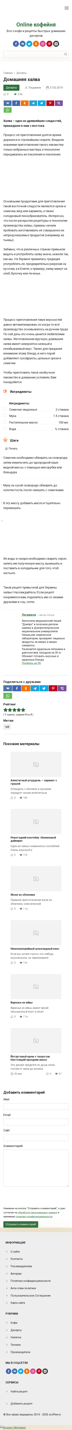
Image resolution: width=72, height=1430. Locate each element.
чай (7, 726)
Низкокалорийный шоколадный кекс (35, 948)
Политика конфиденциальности (31, 1280)
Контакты (17, 1258)
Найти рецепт (19, 1391)
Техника (16, 1344)
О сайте (15, 1251)
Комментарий (13, 1146)
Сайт (6, 1130)
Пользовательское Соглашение (31, 1295)
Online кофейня (36, 24)
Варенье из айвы (22, 1002)
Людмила (29, 614)
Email (7, 1115)
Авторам (16, 1273)
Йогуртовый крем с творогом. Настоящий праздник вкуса (30, 1058)
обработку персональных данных (37, 1212)
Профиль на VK (31, 663)
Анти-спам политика (23, 1288)
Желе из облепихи (23, 894)
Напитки (16, 1337)
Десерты (11, 87)
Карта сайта (18, 1302)
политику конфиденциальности (34, 1216)
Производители (20, 1352)
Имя (6, 1099)
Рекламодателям (21, 1266)
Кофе (14, 1322)
